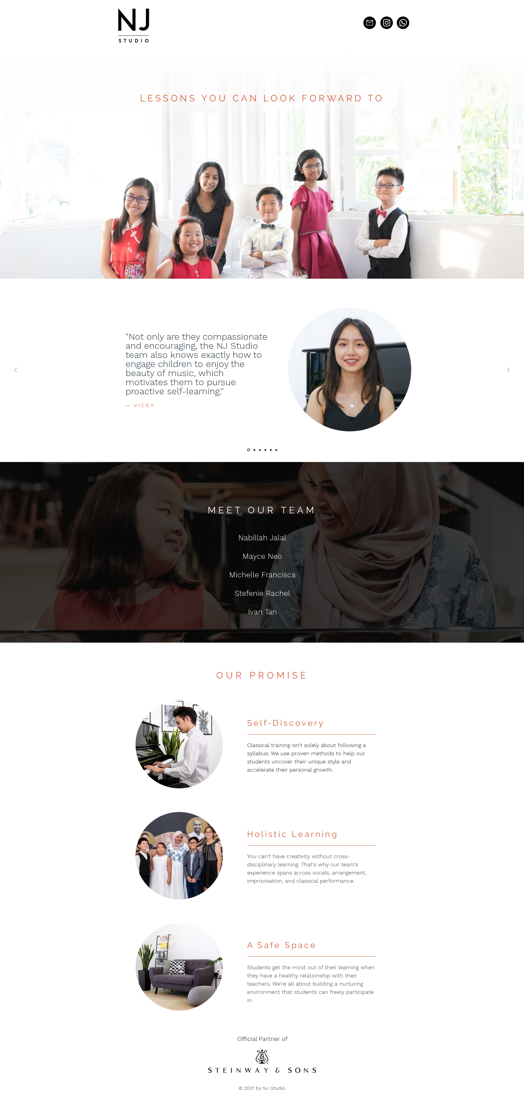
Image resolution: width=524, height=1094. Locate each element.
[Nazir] (254, 450)
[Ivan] (276, 450)
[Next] (508, 370)
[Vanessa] (248, 450)
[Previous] (16, 370)
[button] (369, 22)
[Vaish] (271, 450)
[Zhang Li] (265, 450)
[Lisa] (260, 450)
